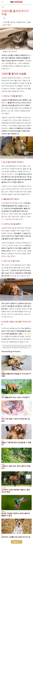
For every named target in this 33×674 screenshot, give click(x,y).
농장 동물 (3, 488)
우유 (6, 103)
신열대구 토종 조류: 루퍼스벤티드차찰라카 (15, 467)
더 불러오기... (16, 542)
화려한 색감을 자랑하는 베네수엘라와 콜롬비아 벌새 (15, 514)
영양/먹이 (3, 395)
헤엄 (4, 219)
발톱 (22, 233)
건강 (2, 417)
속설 (17, 63)
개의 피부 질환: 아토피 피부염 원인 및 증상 (15, 420)
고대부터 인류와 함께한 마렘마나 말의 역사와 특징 (15, 491)
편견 (22, 78)
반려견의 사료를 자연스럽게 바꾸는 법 (15, 537)
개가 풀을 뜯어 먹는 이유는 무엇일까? (15, 397)
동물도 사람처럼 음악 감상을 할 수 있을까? (16, 443)
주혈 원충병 (27, 334)
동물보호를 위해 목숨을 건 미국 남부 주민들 (16, 375)
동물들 (2, 6)
